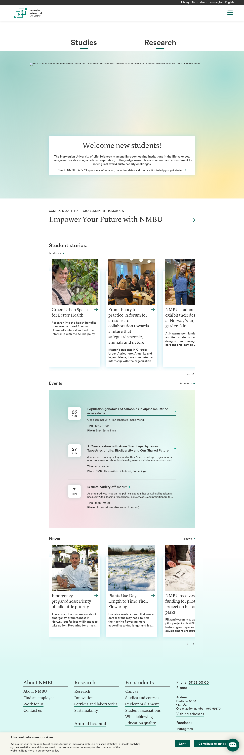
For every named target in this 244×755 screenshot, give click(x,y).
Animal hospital (90, 724)
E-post (181, 688)
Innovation (84, 698)
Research (160, 43)
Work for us (33, 704)
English (229, 2)
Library (185, 2)
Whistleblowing (139, 717)
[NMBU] (35, 13)
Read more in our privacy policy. (40, 750)
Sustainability (86, 711)
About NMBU (35, 692)
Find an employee (38, 698)
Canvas (131, 692)
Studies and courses (142, 698)
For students (199, 2)
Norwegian (216, 2)
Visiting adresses (190, 714)
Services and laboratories (96, 704)
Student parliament (142, 704)
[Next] (193, 374)
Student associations (143, 711)
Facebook (184, 723)
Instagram (184, 729)
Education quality (140, 723)
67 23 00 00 (199, 682)
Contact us (32, 711)
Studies (84, 43)
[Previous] (188, 374)
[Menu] (230, 12)
